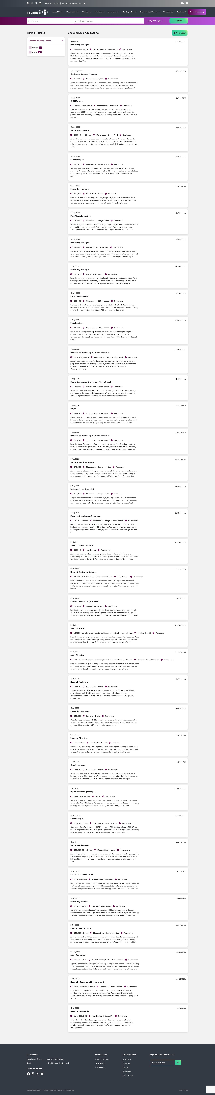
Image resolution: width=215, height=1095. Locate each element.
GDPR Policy (58, 1090)
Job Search (182, 12)
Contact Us (168, 12)
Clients (85, 12)
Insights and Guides (149, 12)
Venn (186, 1090)
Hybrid (36, 52)
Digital (125, 1067)
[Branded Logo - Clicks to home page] (37, 12)
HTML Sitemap (68, 1090)
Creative (126, 1063)
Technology (128, 1075)
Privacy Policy (48, 1090)
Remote (36, 47)
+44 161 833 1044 (55, 1059)
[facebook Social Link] (28, 3)
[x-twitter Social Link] (36, 3)
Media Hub (100, 1067)
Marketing (127, 1071)
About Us (57, 12)
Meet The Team (102, 1059)
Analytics (127, 1059)
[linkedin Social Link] (40, 3)
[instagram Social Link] (32, 3)
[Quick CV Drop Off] (182, 3)
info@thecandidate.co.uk (74, 3)
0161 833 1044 (52, 3)
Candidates (71, 12)
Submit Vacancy (197, 12)
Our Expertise (128, 12)
